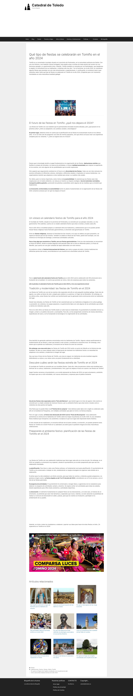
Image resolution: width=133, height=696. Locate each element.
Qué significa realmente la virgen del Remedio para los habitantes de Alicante (40, 606)
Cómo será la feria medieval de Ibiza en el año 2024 (44, 672)
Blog (33, 39)
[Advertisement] (66, 24)
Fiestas (33, 667)
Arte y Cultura (60, 39)
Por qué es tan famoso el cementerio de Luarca (63, 656)
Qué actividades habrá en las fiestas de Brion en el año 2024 (40, 631)
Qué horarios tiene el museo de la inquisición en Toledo (39, 656)
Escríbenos (71, 684)
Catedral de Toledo (48, 5)
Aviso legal (56, 684)
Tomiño (54, 669)
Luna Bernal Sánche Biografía (32, 684)
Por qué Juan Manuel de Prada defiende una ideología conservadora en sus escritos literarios (63, 632)
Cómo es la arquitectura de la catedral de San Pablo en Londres (87, 631)
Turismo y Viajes (48, 39)
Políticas (86, 39)
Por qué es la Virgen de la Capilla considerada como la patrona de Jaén (87, 656)
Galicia (49, 669)
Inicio (27, 39)
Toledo (39, 39)
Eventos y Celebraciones (73, 39)
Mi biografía (104, 39)
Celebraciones (34, 669)
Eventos (41, 669)
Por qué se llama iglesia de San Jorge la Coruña (87, 605)
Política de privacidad (59, 687)
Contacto (95, 39)
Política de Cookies (58, 690)
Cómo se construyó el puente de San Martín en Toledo (63, 605)
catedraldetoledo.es (85, 684)
